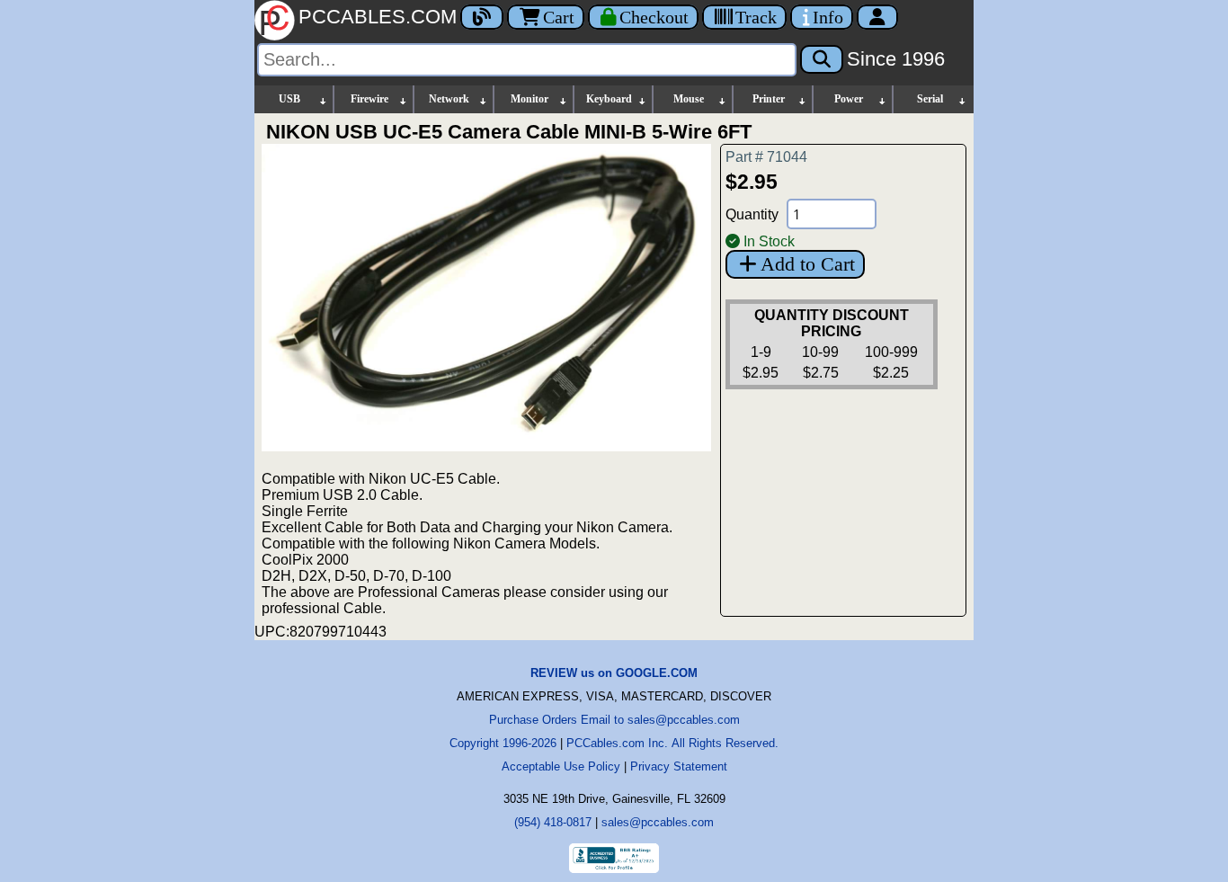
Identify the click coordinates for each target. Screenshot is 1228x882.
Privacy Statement (678, 766)
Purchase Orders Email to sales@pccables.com (614, 719)
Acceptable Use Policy (561, 766)
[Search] (821, 59)
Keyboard (609, 99)
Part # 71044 (766, 157)
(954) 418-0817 (553, 822)
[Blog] (481, 17)
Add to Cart (808, 264)
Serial (930, 99)
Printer (768, 99)
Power (848, 99)
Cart (558, 17)
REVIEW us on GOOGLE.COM (614, 673)
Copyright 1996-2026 (502, 743)
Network (449, 99)
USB (289, 99)
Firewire (369, 99)
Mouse (688, 99)
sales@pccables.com (657, 822)
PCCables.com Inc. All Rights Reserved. (672, 743)
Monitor (529, 99)
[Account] (877, 17)
